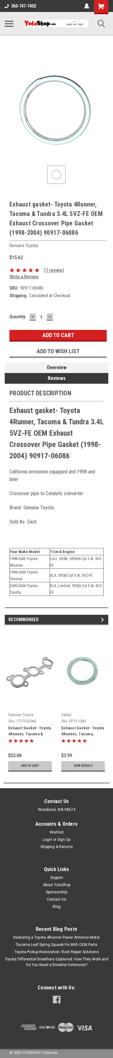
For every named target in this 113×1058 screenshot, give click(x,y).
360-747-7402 (23, 5)
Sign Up (63, 839)
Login (47, 839)
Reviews (57, 378)
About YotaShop (56, 885)
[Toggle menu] (9, 23)
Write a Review (24, 276)
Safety (66, 714)
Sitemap (50, 1053)
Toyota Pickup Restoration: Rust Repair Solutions (56, 952)
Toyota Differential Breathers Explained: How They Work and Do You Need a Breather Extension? (56, 962)
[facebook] (57, 1000)
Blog (57, 906)
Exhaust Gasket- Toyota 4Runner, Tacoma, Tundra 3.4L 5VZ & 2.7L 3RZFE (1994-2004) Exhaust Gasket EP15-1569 (83, 732)
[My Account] (86, 5)
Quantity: (17, 316)
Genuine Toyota (20, 714)
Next (103, 619)
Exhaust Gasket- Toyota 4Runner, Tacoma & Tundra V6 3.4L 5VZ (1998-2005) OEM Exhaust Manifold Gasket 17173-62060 (29, 732)
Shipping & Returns (56, 847)
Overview (57, 368)
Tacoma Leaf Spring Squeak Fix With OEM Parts (56, 944)
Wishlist (57, 832)
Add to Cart (30, 765)
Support (56, 877)
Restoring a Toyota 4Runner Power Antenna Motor (56, 937)
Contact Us (56, 899)
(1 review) (54, 270)
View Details (83, 765)
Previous (94, 619)
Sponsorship (56, 892)
